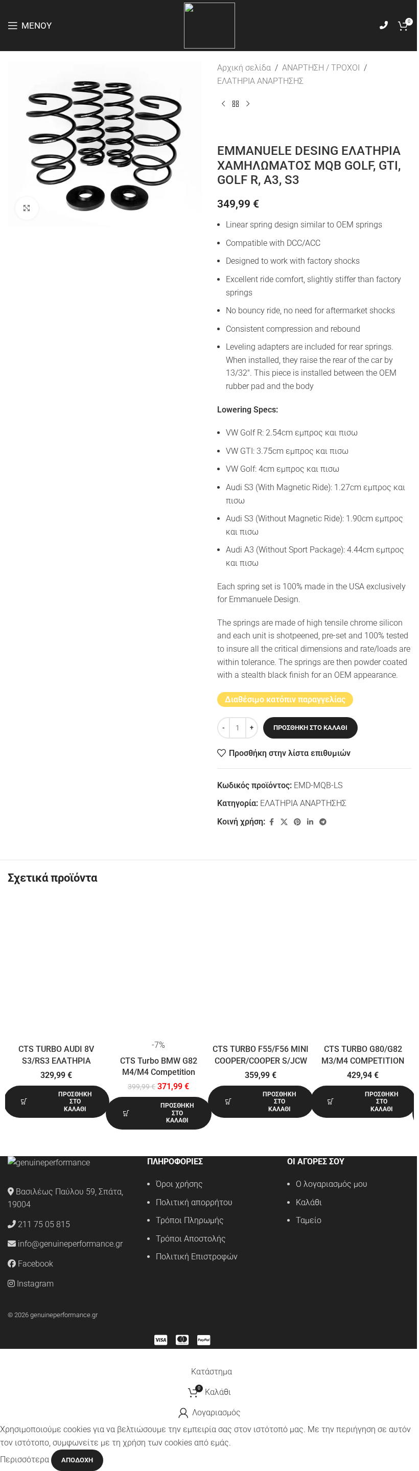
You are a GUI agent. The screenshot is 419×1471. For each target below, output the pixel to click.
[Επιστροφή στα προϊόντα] (235, 104)
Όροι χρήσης (179, 1184)
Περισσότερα (25, 1459)
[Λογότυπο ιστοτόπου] (209, 25)
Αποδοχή (77, 1460)
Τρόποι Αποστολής (191, 1239)
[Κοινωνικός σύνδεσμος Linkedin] (310, 822)
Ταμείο (308, 1220)
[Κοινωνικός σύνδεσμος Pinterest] (297, 822)
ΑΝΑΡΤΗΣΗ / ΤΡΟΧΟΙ (321, 68)
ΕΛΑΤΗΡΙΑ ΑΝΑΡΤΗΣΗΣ (260, 81)
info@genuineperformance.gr (70, 1244)
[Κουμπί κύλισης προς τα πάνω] (0, 1355)
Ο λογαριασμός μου (331, 1184)
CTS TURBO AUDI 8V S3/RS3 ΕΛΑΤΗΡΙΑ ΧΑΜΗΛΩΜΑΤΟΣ (56, 1060)
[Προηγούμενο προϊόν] (223, 104)
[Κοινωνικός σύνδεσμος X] (284, 822)
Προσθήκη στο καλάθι (310, 727)
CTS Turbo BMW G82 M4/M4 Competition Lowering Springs (158, 1072)
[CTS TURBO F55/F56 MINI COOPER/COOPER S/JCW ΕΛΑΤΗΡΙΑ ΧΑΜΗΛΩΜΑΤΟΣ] (260, 968)
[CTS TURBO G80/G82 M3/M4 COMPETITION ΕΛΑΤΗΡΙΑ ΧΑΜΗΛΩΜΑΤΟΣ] (362, 968)
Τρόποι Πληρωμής (190, 1220)
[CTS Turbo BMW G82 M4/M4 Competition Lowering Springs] (158, 968)
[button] (56, 1102)
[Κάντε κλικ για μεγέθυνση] (26, 208)
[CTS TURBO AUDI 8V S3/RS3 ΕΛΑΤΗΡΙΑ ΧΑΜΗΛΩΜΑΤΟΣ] (56, 968)
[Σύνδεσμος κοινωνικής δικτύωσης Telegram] (323, 822)
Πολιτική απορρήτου (194, 1202)
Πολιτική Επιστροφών (197, 1256)
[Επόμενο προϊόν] (248, 104)
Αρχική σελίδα (244, 68)
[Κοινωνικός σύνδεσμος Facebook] (271, 822)
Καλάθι (309, 1202)
